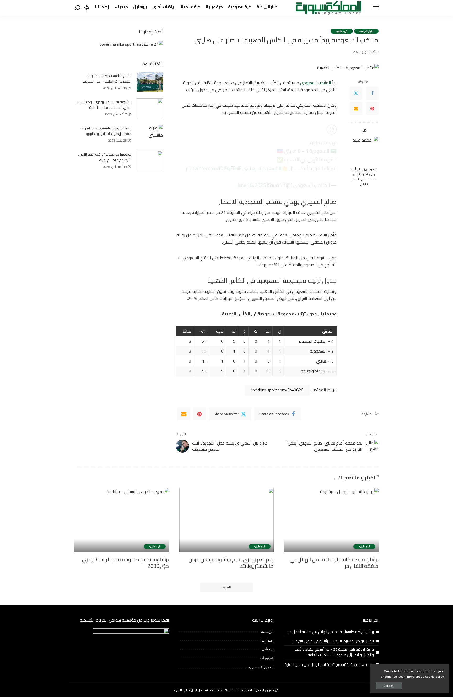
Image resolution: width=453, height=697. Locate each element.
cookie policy (434, 676)
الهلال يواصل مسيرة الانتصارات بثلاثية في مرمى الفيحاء (333, 640)
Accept (389, 686)
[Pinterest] (372, 108)
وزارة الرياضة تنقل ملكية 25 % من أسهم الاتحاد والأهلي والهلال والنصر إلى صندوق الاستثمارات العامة (333, 652)
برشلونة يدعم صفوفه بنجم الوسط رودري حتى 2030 (125, 562)
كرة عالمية (341, 31)
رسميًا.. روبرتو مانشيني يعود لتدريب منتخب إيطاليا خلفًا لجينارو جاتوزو (105, 131)
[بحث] (77, 8)
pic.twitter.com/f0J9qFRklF (213, 168)
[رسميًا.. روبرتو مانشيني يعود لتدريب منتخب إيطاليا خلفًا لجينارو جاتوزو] (150, 134)
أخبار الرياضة (366, 31)
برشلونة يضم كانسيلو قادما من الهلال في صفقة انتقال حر (334, 562)
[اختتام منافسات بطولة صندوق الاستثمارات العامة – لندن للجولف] (150, 82)
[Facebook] (372, 93)
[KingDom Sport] (328, 8)
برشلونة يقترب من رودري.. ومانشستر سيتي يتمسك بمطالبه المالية (104, 105)
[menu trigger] (372, 8)
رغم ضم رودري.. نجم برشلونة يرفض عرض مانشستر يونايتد (231, 562)
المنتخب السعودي (315, 83)
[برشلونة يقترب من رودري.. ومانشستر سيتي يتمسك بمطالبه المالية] (150, 108)
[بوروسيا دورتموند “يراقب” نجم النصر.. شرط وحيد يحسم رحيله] (150, 160)
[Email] (356, 108)
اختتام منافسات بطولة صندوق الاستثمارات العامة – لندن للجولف (106, 78)
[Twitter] (356, 93)
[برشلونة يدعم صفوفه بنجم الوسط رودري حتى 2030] (121, 520)
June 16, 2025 (251, 185)
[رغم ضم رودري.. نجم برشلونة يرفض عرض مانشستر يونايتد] (226, 520)
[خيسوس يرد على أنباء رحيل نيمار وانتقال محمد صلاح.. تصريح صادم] (364, 150)
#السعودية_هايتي (262, 168)
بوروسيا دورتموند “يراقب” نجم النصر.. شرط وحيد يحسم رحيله (104, 157)
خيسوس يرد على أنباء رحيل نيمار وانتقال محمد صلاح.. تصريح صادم (364, 177)
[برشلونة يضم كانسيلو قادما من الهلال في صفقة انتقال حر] (331, 520)
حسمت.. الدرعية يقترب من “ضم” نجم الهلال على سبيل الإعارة (329, 664)
